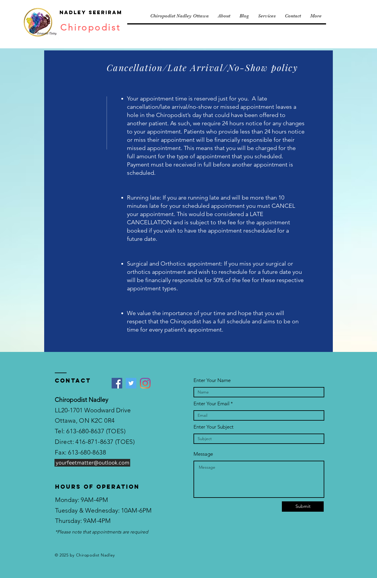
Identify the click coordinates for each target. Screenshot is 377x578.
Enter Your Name (212, 380)
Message (203, 454)
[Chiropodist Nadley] (145, 383)
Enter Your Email (211, 403)
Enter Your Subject (214, 426)
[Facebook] (117, 383)
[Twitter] (131, 383)
